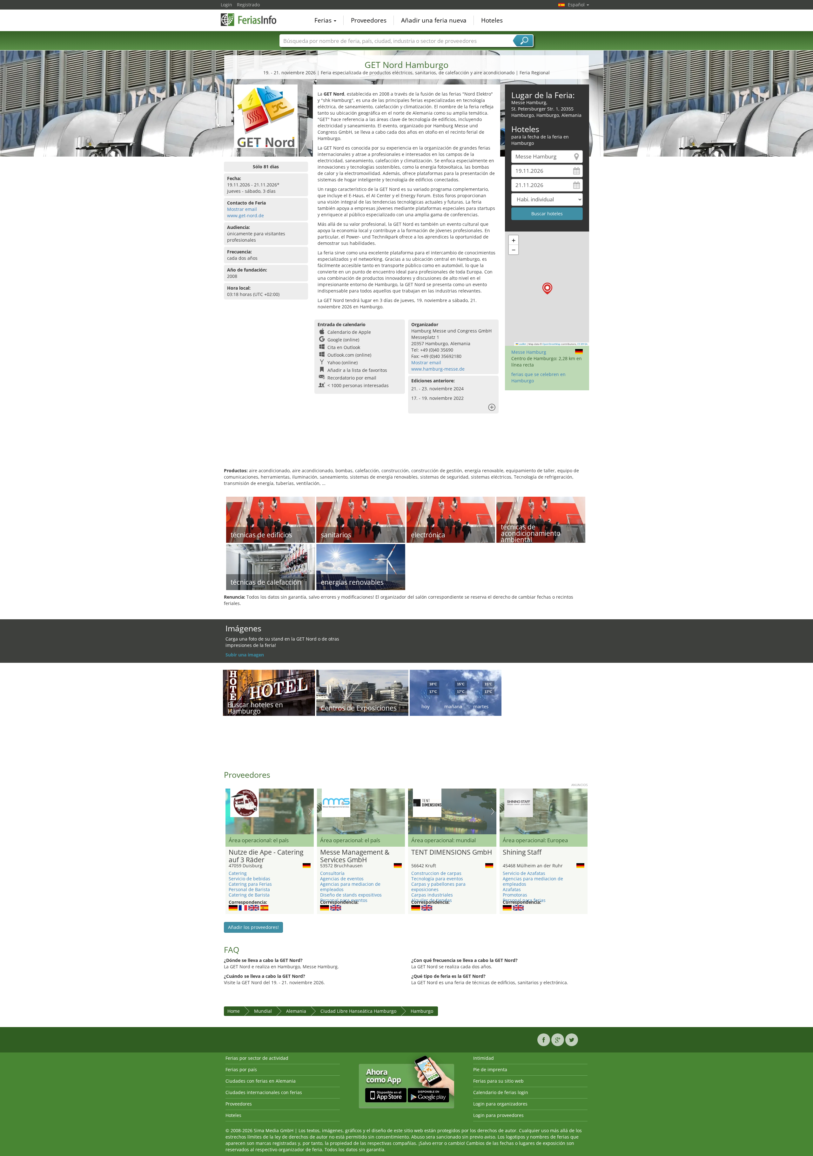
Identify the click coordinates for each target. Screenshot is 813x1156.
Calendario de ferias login (500, 1092)
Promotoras (515, 895)
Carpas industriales (432, 895)
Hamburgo (422, 1011)
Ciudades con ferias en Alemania (260, 1081)
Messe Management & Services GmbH (354, 856)
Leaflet (522, 344)
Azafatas (512, 889)
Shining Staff (522, 852)
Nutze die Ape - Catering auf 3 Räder (266, 856)
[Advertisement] (406, 447)
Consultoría (332, 873)
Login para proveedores (498, 1115)
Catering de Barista (249, 895)
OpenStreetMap (551, 344)
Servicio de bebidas (249, 879)
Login (226, 5)
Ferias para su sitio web (498, 1081)
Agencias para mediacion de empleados (350, 886)
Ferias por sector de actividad (256, 1058)
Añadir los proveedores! (253, 927)
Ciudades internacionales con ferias (263, 1092)
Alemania (296, 1011)
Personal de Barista (249, 889)
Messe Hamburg (528, 352)
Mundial (263, 1011)
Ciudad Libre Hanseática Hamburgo (358, 1011)
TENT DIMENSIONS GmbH (451, 852)
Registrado (248, 5)
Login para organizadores (500, 1104)
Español (577, 5)
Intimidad (483, 1058)
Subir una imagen (244, 655)
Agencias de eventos (342, 879)
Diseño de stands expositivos (351, 895)
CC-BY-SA (582, 344)
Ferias (323, 20)
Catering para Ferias (250, 884)
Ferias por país (241, 1069)
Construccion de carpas (436, 873)
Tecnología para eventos (437, 879)
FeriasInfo (252, 19)
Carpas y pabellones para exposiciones (438, 886)
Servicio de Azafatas (524, 873)
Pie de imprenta (490, 1069)
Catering (238, 873)
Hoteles (492, 20)
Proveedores (368, 20)
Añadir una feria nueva (434, 20)
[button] (547, 288)
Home (233, 1011)
